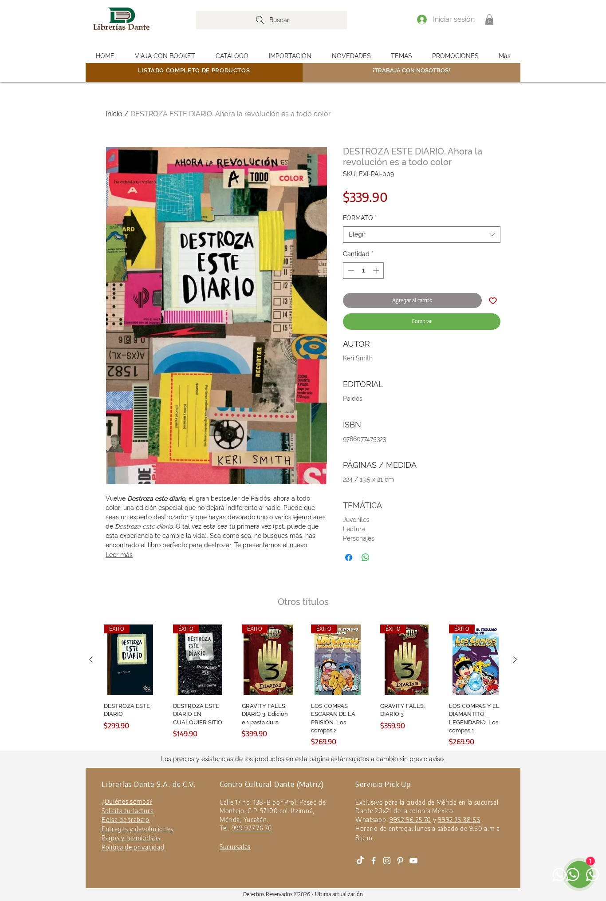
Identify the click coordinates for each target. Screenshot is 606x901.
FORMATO (360, 217)
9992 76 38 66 (459, 819)
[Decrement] (349, 270)
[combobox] (421, 234)
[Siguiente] (515, 659)
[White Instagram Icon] (387, 860)
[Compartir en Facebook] (348, 557)
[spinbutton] (363, 270)
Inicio (114, 114)
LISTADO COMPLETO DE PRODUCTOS (194, 70)
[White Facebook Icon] (373, 860)
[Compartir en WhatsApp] (365, 557)
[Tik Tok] (360, 860)
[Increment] (376, 270)
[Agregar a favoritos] (492, 300)
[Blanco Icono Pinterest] (400, 860)
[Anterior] (91, 659)
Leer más (119, 554)
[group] (303, 685)
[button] (489, 19)
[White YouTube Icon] (413, 860)
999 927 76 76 (252, 828)
